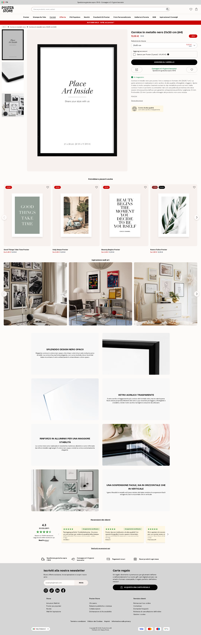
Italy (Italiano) (41, 629)
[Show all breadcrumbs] (4, 27)
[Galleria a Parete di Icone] (35, 293)
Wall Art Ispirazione (53, 612)
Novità (48, 609)
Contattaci (137, 606)
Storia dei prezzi (137, 101)
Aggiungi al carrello (164, 62)
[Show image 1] (13, 44)
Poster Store (106, 628)
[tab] (191, 9)
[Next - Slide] (197, 217)
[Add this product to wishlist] (191, 69)
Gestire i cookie (139, 614)
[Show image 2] (13, 76)
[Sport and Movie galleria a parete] (100, 293)
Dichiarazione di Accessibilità (100, 612)
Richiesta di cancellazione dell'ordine (147, 612)
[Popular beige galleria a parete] (165, 293)
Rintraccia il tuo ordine (142, 603)
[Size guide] (136, 69)
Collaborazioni (94, 609)
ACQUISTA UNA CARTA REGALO (137, 587)
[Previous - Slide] (4, 217)
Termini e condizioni (78, 621)
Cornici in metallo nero (18, 27)
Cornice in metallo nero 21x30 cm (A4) (42, 27)
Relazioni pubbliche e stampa (100, 606)
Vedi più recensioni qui (100, 548)
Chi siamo (93, 603)
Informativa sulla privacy (121, 621)
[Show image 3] (13, 105)
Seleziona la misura (138, 41)
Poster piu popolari (53, 606)
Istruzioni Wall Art (53, 603)
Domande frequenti (140, 609)
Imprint (107, 621)
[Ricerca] (167, 9)
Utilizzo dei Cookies (94, 621)
